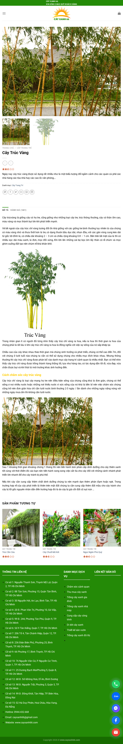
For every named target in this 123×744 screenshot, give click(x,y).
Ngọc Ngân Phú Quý (92, 552)
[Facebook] (116, 720)
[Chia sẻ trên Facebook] (10, 192)
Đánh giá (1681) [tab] (18, 210)
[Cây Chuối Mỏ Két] (61, 528)
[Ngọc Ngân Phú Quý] (102, 528)
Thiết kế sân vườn (76, 630)
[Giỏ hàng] (119, 13)
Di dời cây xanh (75, 624)
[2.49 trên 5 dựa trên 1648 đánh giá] (61, 169)
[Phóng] (6, 112)
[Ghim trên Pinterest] (26, 192)
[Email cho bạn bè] (21, 192)
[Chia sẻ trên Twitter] (15, 192)
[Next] (114, 71)
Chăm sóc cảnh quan (78, 586)
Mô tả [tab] (5, 210)
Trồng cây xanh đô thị (78, 635)
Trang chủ (8, 148)
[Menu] (4, 13)
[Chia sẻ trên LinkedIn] (32, 192)
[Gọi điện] (116, 684)
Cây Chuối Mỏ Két (51, 552)
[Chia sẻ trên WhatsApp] (5, 192)
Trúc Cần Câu (8, 552)
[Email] (116, 732)
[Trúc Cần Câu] (21, 528)
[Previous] (8, 71)
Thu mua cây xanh (77, 592)
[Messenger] (116, 708)
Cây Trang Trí (24, 148)
